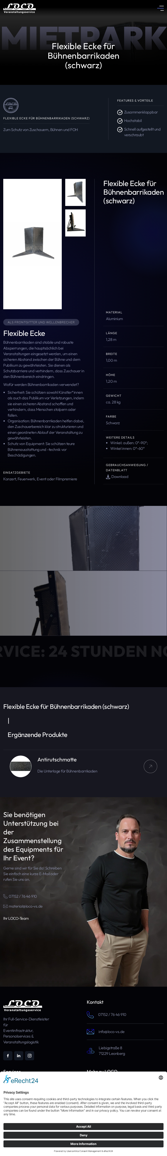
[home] (19, 8)
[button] (160, 8)
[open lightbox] (32, 244)
